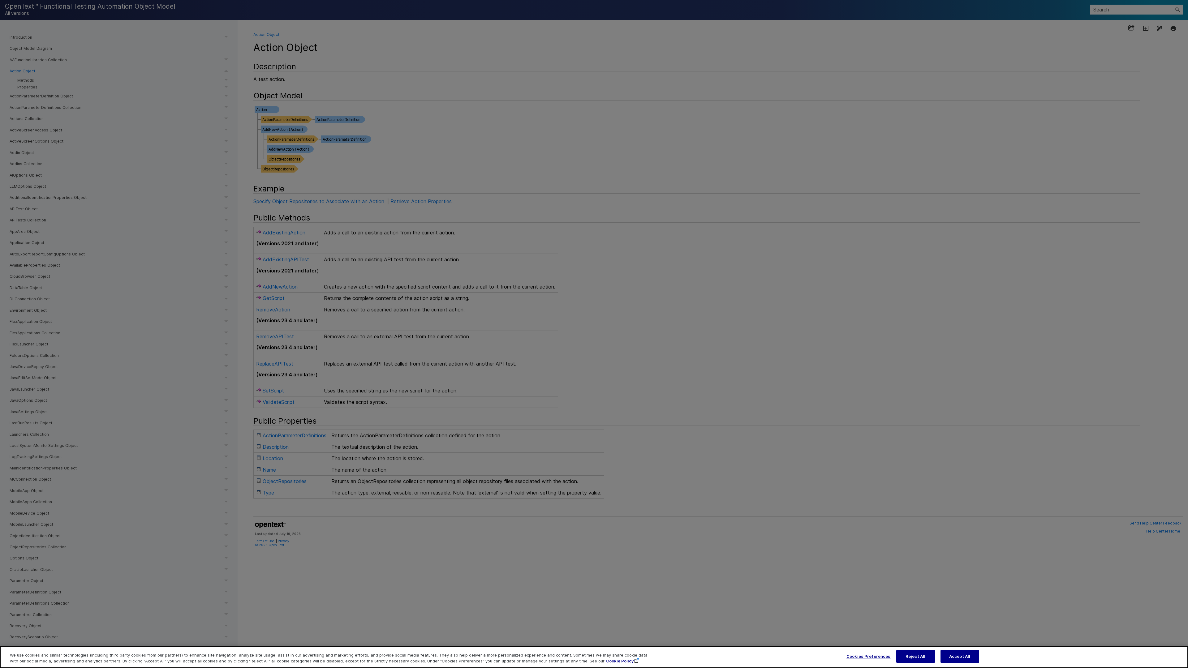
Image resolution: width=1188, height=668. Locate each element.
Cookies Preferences (868, 656)
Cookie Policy (620, 661)
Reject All (915, 656)
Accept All (959, 656)
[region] (594, 657)
